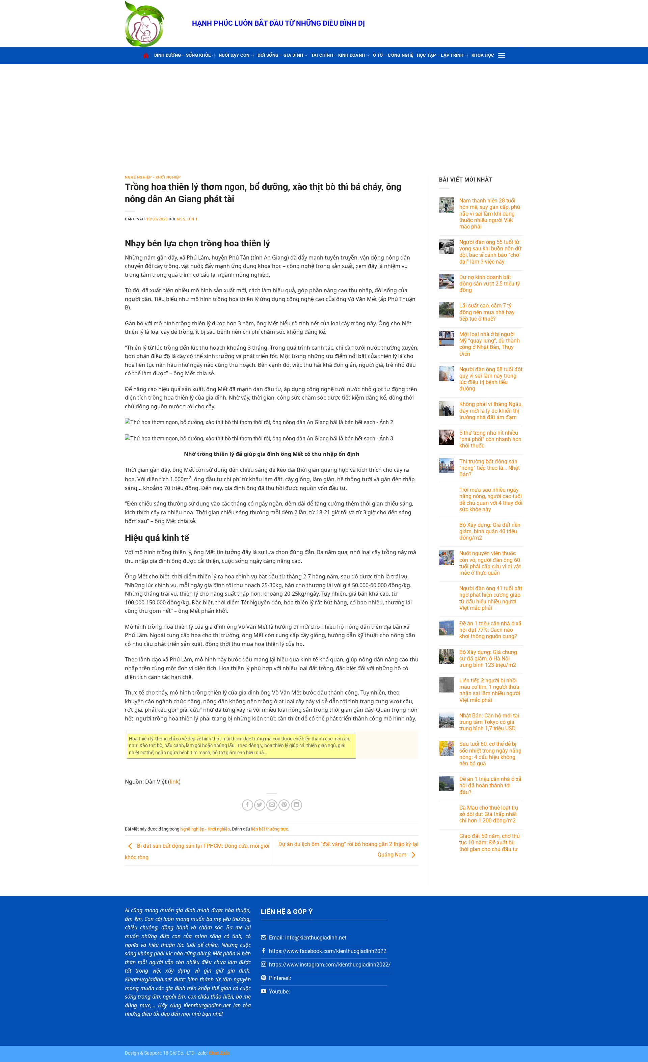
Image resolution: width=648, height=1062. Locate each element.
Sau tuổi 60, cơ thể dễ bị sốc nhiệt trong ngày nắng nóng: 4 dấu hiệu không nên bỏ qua (490, 754)
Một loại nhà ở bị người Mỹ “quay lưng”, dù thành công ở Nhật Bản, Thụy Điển (489, 344)
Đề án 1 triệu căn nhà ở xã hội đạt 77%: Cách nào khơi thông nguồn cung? (490, 629)
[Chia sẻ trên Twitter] (259, 805)
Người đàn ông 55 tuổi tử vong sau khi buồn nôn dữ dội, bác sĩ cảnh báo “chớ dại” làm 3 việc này (490, 252)
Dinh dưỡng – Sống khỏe (182, 55)
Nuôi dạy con (234, 55)
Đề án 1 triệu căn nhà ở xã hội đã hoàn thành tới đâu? (490, 785)
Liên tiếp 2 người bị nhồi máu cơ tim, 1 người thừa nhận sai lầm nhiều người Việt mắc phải (489, 690)
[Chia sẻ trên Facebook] (247, 805)
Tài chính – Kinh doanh (338, 55)
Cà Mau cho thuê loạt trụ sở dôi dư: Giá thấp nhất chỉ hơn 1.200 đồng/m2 (488, 814)
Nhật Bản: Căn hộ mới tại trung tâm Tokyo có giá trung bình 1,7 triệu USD (489, 722)
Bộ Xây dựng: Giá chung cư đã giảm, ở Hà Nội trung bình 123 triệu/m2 (488, 658)
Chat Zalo (219, 1053)
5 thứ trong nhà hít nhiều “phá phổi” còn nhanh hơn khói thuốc (490, 439)
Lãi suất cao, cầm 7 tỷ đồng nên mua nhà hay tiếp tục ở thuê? (487, 312)
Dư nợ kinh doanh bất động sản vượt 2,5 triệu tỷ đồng (489, 283)
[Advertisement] (324, 114)
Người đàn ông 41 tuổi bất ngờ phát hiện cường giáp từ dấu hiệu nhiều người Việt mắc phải (490, 598)
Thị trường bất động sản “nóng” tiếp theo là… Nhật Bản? (489, 468)
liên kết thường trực (269, 829)
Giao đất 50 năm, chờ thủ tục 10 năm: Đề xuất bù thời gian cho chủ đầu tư (489, 842)
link (174, 781)
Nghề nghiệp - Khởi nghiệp (153, 177)
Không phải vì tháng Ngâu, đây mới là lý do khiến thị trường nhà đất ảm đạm (490, 410)
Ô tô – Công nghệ (393, 55)
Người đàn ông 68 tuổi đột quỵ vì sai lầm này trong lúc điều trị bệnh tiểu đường (490, 379)
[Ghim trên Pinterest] (284, 805)
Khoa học (482, 55)
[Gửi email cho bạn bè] (271, 805)
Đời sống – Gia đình (280, 55)
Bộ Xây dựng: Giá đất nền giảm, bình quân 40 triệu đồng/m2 (489, 531)
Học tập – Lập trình (440, 55)
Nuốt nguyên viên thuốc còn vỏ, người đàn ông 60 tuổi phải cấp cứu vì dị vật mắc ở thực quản (490, 563)
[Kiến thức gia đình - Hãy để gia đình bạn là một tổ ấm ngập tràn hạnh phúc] (153, 23)
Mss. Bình (187, 219)
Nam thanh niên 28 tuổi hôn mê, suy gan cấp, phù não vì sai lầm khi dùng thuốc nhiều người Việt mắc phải (489, 213)
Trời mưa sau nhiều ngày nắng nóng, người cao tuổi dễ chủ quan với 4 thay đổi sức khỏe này (490, 500)
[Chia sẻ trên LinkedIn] (296, 805)
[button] (501, 55)
